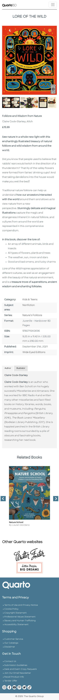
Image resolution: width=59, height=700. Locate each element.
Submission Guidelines (15, 665)
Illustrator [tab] (20, 368)
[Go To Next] (54, 499)
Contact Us (10, 661)
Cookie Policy (11, 609)
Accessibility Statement (16, 625)
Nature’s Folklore (32, 315)
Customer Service (13, 639)
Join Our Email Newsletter (17, 673)
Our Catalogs (11, 643)
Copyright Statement (15, 613)
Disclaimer (9, 647)
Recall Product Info (14, 677)
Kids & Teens (29, 300)
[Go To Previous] (2, 499)
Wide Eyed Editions (33, 352)
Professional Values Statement (20, 617)
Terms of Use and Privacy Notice (21, 605)
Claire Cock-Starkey (16, 375)
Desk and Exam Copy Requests (20, 669)
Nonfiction (28, 305)
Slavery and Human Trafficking (20, 621)
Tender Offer (10, 681)
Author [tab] (8, 368)
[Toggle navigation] (53, 4)
